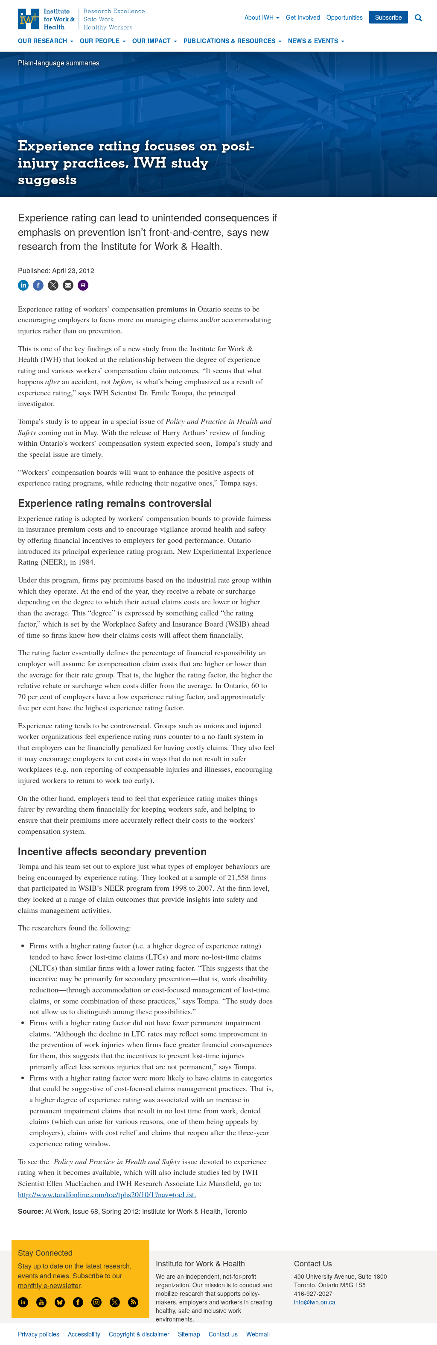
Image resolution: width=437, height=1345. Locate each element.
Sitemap (189, 1334)
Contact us (223, 1334)
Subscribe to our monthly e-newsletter (70, 1280)
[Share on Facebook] (38, 284)
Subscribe (388, 17)
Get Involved (303, 17)
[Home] (84, 19)
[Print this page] (83, 284)
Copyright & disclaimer (139, 1334)
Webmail (258, 1334)
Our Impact (152, 40)
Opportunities (344, 17)
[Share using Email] (68, 284)
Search (418, 17)
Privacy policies (38, 1334)
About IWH (260, 17)
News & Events (314, 40)
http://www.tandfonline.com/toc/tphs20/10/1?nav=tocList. (107, 1194)
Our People (101, 40)
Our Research (43, 40)
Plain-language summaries (58, 63)
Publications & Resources (230, 40)
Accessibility (84, 1334)
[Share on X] (53, 284)
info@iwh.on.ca (314, 1302)
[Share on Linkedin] (23, 284)
